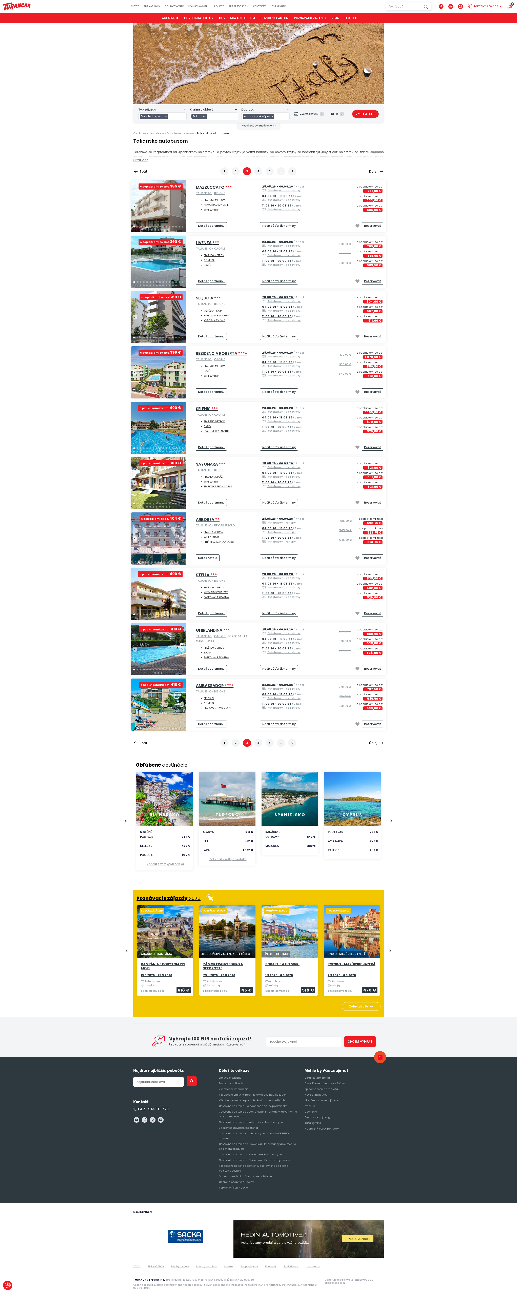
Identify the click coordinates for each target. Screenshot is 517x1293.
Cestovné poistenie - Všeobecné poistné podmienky (253, 1106)
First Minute (291, 1266)
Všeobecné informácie (233, 1089)
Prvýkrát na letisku (316, 1094)
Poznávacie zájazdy (310, 18)
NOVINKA (209, 260)
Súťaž (135, 6)
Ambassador (214, 685)
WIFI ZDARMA (211, 209)
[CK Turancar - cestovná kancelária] (16, 6)
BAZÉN (207, 265)
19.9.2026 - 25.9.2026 (156, 975)
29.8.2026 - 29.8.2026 (219, 975)
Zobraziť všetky (361, 1006)
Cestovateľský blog (317, 1117)
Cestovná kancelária (148, 133)
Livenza (207, 243)
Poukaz (219, 6)
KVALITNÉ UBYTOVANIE (217, 431)
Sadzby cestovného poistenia (238, 1128)
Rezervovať (372, 226)
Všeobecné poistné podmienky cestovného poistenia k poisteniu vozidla (254, 1168)
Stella (206, 575)
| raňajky (283, 520)
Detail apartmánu (211, 226)
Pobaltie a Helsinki (282, 964)
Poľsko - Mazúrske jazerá (351, 964)
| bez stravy (283, 188)
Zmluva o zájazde (230, 1077)
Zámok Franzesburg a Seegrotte (223, 966)
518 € (308, 990)
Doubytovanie (174, 6)
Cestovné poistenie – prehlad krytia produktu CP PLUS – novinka (254, 1136)
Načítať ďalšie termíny (279, 226)
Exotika (350, 18)
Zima (335, 18)
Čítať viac (140, 160)
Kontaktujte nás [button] (485, 6)
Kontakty (259, 6)
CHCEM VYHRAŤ (360, 1041)
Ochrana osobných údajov (236, 1182)
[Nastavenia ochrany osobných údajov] (7, 1285)
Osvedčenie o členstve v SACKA (325, 1083)
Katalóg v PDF (313, 1123)
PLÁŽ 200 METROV (214, 366)
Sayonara (210, 464)
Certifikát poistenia (317, 1077)
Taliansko (204, 193)
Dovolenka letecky (198, 18)
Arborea (208, 519)
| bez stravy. (283, 299)
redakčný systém (348, 1279)
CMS (370, 1279)
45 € (246, 990)
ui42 (343, 1283)
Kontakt (141, 1101)
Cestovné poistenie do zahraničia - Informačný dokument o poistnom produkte (258, 1114)
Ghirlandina (213, 630)
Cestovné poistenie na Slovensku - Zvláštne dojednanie (255, 1160)
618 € (184, 990)
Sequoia (208, 298)
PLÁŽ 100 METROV (214, 255)
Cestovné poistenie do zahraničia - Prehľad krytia (251, 1122)
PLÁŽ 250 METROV (214, 200)
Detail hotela (207, 558)
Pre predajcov (238, 6)
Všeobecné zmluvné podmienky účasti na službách (252, 1100)
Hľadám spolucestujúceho (322, 1100)
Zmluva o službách (231, 1083)
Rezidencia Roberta (221, 353)
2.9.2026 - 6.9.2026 (342, 975)
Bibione (219, 193)
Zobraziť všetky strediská (165, 864)
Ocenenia (311, 1111)
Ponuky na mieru (198, 6)
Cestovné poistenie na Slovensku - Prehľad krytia (250, 1154)
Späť (143, 171)
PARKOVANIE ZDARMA (216, 315)
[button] (134, 227)
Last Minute (278, 6)
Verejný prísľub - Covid (233, 1187)
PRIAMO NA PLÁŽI (213, 476)
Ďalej (373, 171)
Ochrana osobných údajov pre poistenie (245, 1176)
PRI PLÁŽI (209, 698)
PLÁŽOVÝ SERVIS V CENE (218, 486)
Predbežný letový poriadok (322, 1128)
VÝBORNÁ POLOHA (214, 320)
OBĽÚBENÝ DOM (213, 310)
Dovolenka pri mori (180, 133)
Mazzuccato (214, 187)
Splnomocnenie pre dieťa (321, 1089)
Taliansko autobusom (213, 133)
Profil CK (310, 1106)
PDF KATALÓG (152, 6)
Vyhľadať (365, 114)
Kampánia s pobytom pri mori (163, 966)
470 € (369, 990)
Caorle (219, 249)
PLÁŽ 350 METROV (214, 421)
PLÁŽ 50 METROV (213, 532)
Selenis (207, 409)
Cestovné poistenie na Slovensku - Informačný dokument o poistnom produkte (257, 1146)
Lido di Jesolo (224, 525)
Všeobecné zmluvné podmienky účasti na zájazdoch (253, 1094)
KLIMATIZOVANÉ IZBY (216, 592)
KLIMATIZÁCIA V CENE (216, 205)
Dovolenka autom (275, 18)
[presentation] (134, 206)
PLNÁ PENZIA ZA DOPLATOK (219, 542)
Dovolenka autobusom (237, 18)
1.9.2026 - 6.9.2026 (279, 975)
